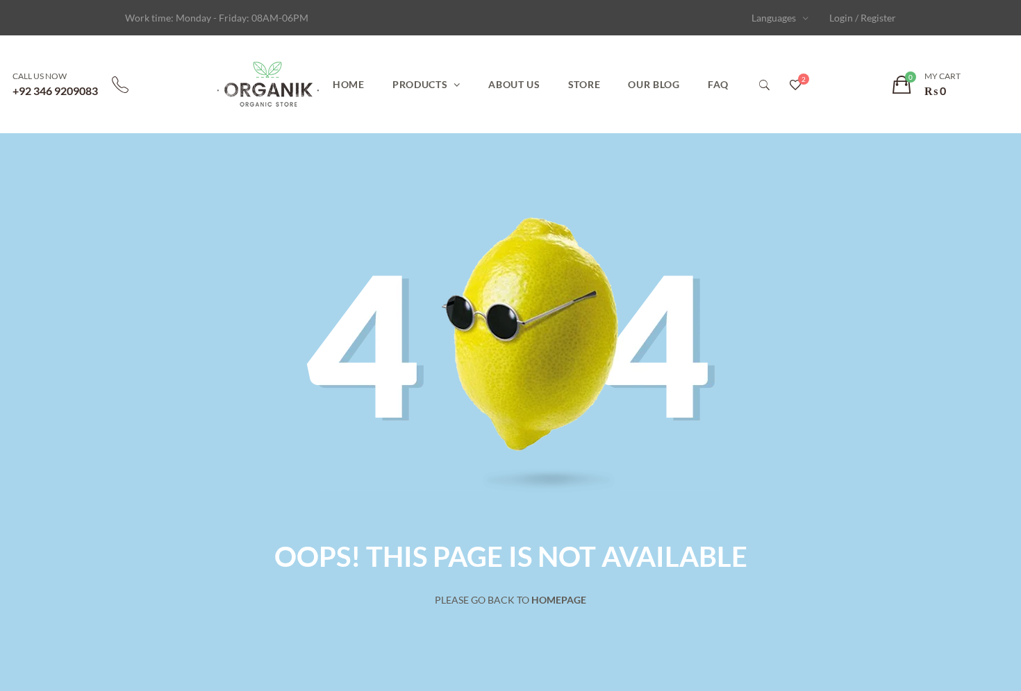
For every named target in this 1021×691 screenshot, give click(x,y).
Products (420, 84)
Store (584, 84)
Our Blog (654, 84)
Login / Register (862, 18)
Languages (774, 18)
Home (349, 84)
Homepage (558, 600)
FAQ (718, 84)
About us (514, 84)
